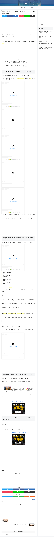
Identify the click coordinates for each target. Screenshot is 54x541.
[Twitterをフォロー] (7, 496)
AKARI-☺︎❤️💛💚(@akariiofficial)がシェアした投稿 (13, 106)
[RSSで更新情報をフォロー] (29, 496)
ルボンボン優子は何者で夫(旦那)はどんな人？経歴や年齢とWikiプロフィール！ (45, 44)
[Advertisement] (18, 24)
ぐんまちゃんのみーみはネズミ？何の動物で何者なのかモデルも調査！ (45, 32)
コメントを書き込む (18, 531)
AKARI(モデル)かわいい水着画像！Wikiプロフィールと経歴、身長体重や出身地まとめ (19, 66)
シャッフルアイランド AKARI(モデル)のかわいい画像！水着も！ (15, 61)
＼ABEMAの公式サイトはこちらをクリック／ (18, 401)
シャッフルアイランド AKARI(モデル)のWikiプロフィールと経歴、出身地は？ (17, 62)
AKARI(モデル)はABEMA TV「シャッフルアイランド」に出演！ (15, 65)
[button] (52, 24)
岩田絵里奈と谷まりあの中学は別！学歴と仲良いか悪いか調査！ (45, 41)
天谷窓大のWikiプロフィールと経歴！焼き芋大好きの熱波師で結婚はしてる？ (45, 48)
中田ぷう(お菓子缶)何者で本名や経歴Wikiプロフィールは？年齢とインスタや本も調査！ (46, 36)
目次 (17, 59)
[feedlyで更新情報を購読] (18, 496)
